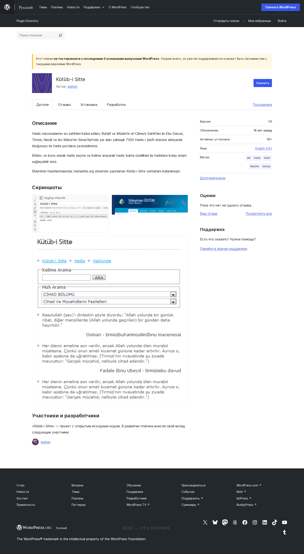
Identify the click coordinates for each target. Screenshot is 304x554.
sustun (72, 86)
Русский (61, 528)
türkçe (266, 166)
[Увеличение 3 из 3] (182, 241)
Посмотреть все (259, 213)
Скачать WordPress (280, 7)
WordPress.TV (138, 504)
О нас (21, 485)
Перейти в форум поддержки (223, 249)
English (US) (263, 148)
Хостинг (22, 498)
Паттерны (79, 504)
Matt (241, 491)
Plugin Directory (27, 21)
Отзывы (64, 105)
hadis (257, 157)
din (249, 157)
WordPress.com (249, 485)
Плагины (77, 498)
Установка (88, 105)
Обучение (134, 485)
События (188, 491)
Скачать (262, 83)
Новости (23, 491)
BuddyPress (247, 504)
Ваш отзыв (208, 213)
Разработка (116, 105)
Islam (267, 157)
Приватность (26, 504)
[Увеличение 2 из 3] (182, 200)
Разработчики (137, 498)
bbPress (244, 498)
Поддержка (262, 105)
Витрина (77, 485)
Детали (42, 105)
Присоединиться (194, 485)
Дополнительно (213, 178)
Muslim (254, 166)
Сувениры (191, 504)
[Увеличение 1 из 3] (103, 200)
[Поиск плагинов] (60, 35)
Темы (75, 491)
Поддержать (192, 498)
